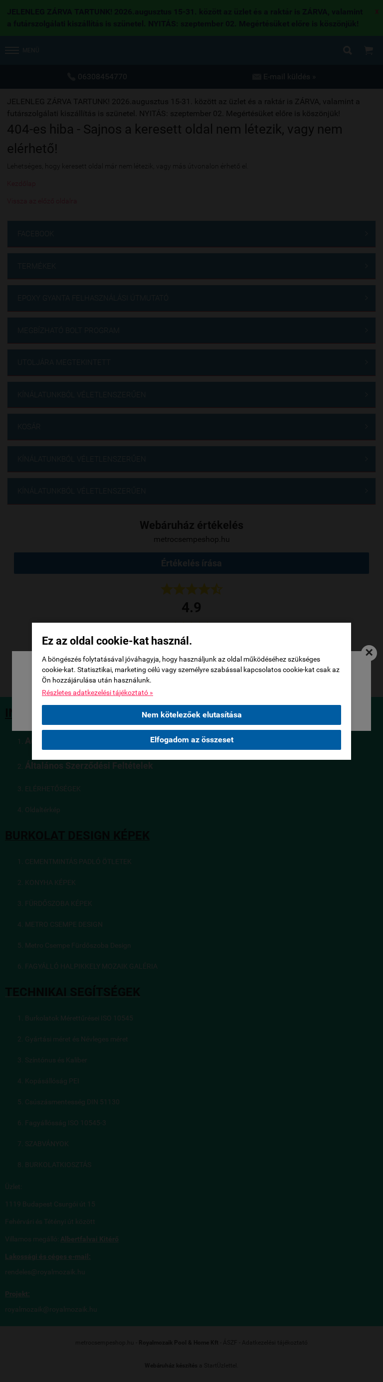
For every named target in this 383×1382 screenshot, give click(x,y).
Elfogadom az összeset (191, 739)
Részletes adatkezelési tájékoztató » (97, 692)
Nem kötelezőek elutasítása (192, 714)
